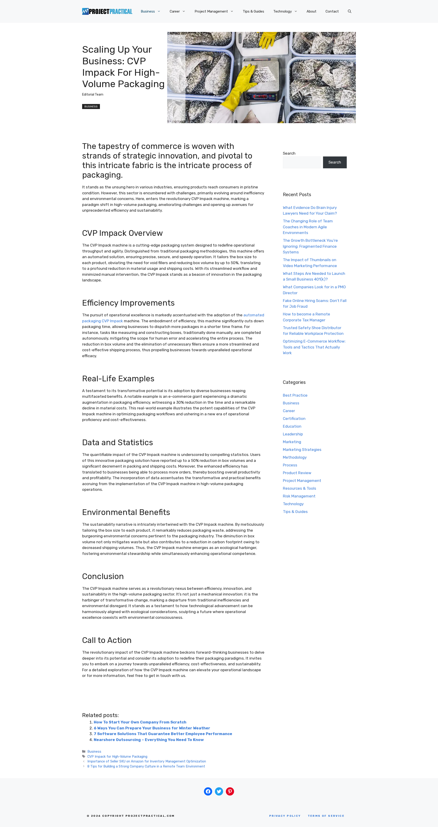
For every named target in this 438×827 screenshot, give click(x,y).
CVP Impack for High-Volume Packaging (117, 756)
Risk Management (299, 496)
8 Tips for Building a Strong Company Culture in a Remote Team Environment (146, 766)
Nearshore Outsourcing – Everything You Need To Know (149, 739)
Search (289, 153)
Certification (294, 418)
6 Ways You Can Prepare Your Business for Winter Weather (152, 728)
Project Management (211, 11)
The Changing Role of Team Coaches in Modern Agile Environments (308, 227)
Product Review (297, 473)
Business (148, 11)
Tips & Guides (253, 11)
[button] (349, 11)
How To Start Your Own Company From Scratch (140, 722)
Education (292, 426)
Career (175, 11)
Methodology (295, 457)
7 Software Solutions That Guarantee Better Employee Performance (163, 733)
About (311, 11)
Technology (282, 11)
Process (290, 465)
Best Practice (295, 395)
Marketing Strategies (302, 449)
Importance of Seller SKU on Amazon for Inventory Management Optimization (146, 761)
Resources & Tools (299, 488)
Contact (332, 11)
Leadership (293, 434)
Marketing (292, 442)
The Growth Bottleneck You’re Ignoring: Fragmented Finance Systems (310, 246)
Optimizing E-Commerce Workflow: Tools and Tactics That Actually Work (314, 347)
